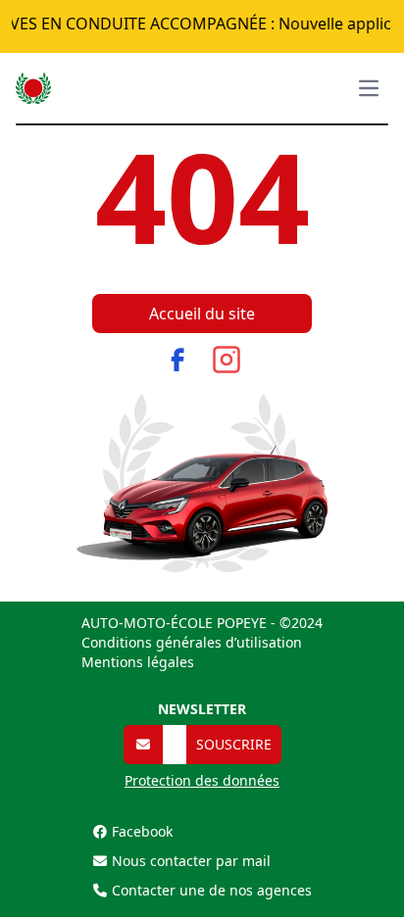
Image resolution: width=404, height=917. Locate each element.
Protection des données (202, 780)
